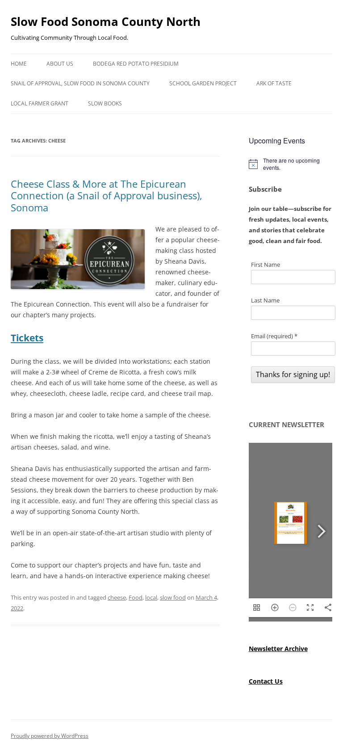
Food (135, 597)
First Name (265, 264)
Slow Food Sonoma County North (106, 21)
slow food (173, 597)
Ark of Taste (274, 83)
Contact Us (266, 681)
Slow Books (105, 103)
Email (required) (274, 336)
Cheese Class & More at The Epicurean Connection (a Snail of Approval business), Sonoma (106, 195)
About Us (59, 63)
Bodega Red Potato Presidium (136, 63)
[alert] (291, 164)
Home (19, 63)
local (151, 597)
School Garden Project (203, 83)
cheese (117, 597)
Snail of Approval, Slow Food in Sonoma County (80, 83)
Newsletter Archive (278, 648)
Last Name (265, 300)
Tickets (27, 338)
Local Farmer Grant (39, 103)
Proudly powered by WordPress (49, 735)
